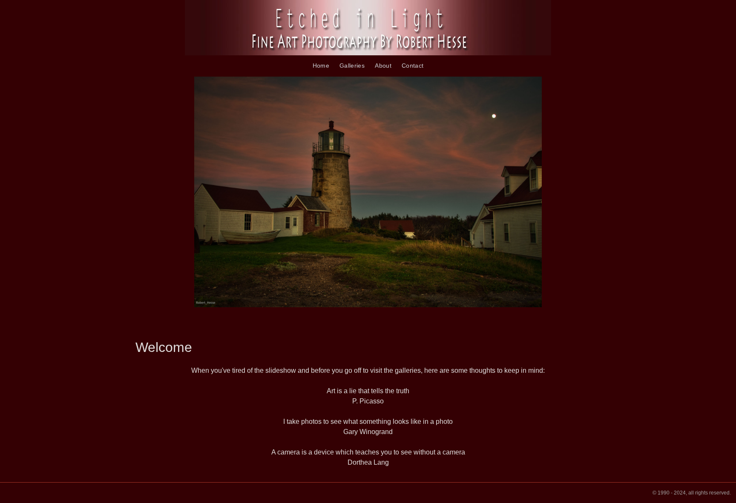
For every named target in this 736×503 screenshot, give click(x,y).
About (383, 65)
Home (321, 65)
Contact (412, 65)
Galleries (352, 65)
